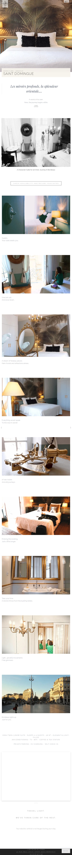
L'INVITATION (36, 831)
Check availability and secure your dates (36, 183)
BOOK (65, 851)
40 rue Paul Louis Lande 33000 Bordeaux (36, 851)
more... (36, 105)
